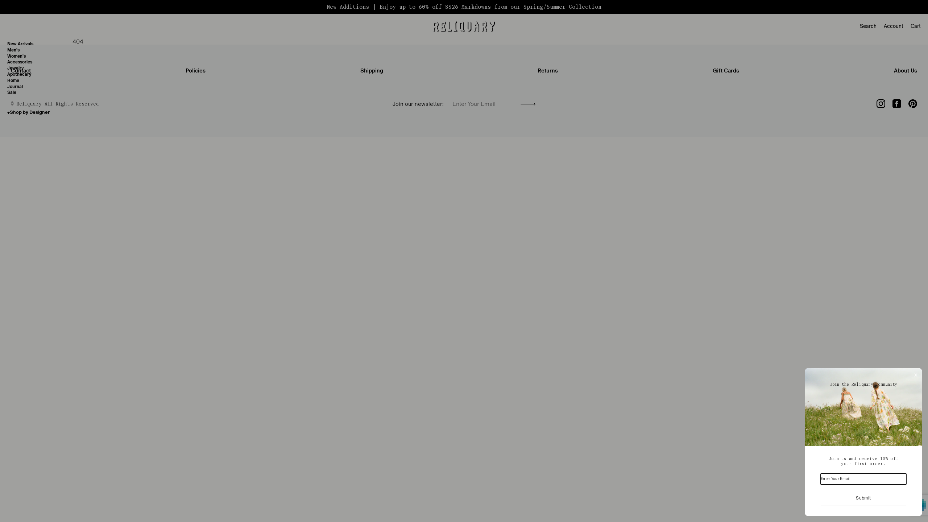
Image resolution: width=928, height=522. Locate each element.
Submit (863, 498)
